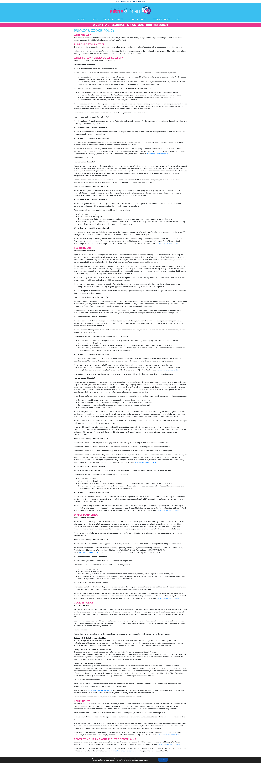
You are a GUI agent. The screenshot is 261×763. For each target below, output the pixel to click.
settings (146, 761)
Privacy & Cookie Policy (139, 1)
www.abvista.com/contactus (157, 154)
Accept (163, 760)
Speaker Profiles (137, 19)
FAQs (177, 19)
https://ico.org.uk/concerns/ (123, 751)
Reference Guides (161, 19)
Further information (126, 1)
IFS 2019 (81, 19)
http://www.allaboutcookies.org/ (100, 690)
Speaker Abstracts (113, 19)
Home (117, 1)
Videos (94, 19)
